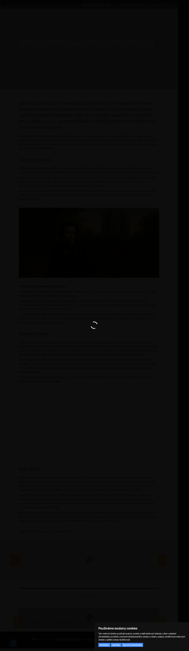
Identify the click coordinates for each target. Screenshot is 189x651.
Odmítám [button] (116, 645)
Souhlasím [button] (104, 645)
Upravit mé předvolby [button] (132, 645)
